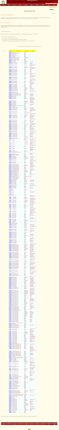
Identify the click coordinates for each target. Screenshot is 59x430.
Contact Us (49, 4)
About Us (54, 4)
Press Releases (25, 5)
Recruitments (9, 4)
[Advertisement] (22, 8)
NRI (8, 5)
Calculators (20, 4)
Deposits (3, 5)
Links (14, 4)
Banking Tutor (37, 4)
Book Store (54, 5)
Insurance (20, 5)
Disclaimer (43, 5)
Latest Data (32, 4)
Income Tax (26, 4)
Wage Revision (48, 5)
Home (3, 4)
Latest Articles (37, 5)
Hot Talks (31, 5)
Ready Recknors (42, 4)
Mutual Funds (14, 5)
